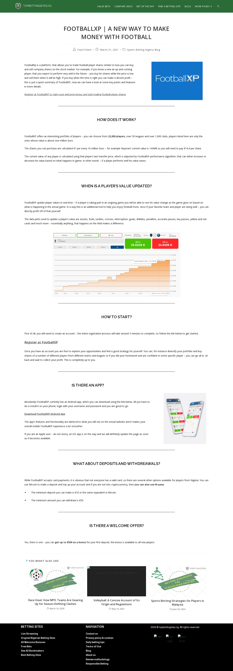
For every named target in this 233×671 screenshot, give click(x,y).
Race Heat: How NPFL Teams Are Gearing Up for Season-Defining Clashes (55, 602)
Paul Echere (84, 49)
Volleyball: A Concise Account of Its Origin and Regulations (116, 602)
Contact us (92, 633)
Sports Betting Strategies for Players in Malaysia (177, 602)
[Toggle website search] (218, 6)
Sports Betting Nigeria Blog (143, 49)
